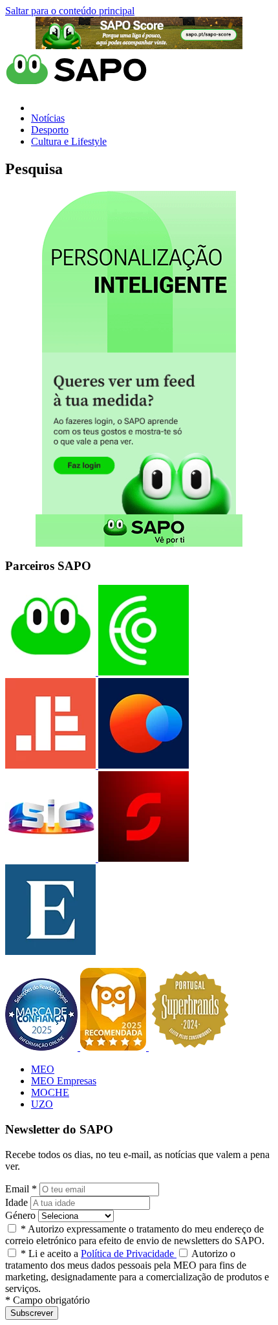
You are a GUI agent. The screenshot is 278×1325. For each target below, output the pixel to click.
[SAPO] (50, 671)
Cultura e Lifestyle (69, 141)
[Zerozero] (142, 765)
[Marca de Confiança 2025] (42, 1047)
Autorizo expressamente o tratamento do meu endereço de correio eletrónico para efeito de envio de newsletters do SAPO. (134, 1234)
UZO (42, 1104)
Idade (16, 1202)
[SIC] (50, 858)
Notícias (48, 118)
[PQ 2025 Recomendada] (114, 1047)
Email (21, 1188)
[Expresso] (50, 951)
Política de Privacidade (128, 1253)
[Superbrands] (190, 1047)
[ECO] (142, 671)
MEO (42, 1069)
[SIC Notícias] (142, 858)
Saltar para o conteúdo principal (69, 10)
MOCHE (50, 1092)
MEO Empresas (63, 1080)
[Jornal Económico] (50, 765)
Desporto (50, 129)
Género (20, 1215)
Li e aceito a (98, 1253)
